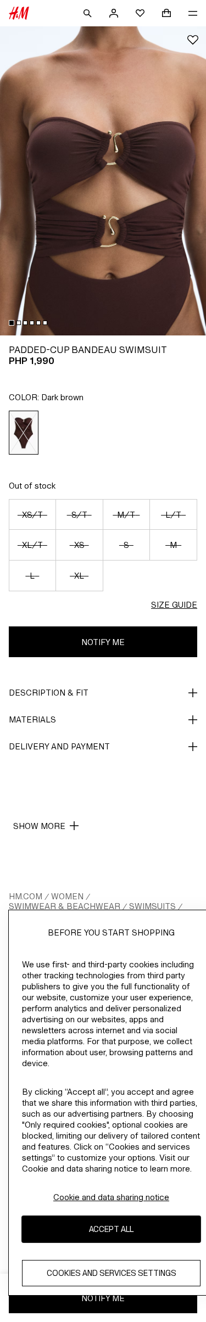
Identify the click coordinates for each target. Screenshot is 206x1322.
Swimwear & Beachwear (64, 906)
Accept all (111, 1229)
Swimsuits (152, 906)
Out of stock (32, 485)
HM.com (25, 896)
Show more (39, 826)
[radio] (23, 432)
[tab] (11, 323)
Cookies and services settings (111, 1273)
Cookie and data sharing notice (111, 1197)
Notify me (103, 642)
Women (67, 896)
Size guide (174, 604)
